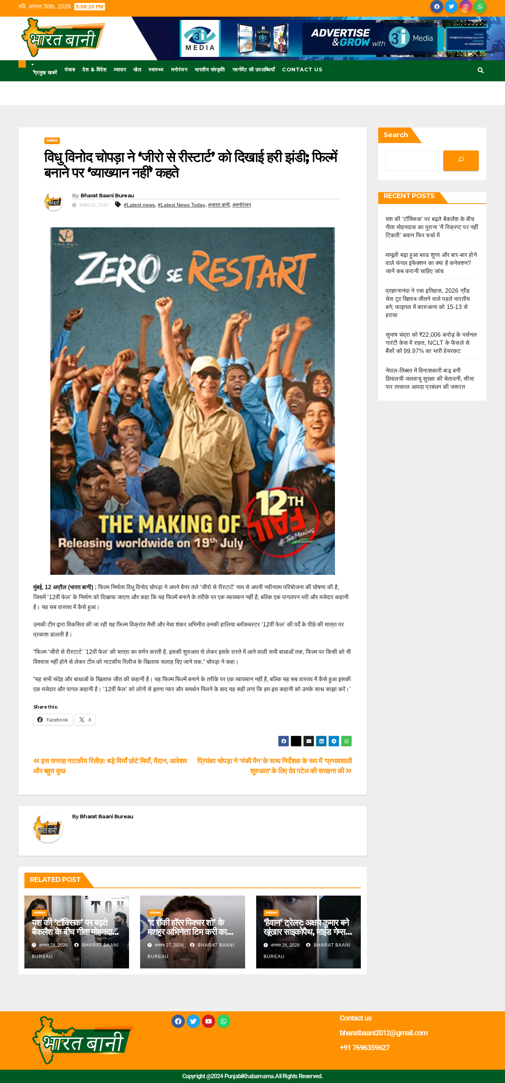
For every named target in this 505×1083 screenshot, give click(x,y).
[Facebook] (178, 1021)
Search (396, 135)
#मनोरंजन (242, 205)
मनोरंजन (179, 69)
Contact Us (302, 69)
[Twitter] (193, 1021)
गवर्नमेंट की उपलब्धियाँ (254, 69)
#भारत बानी (219, 205)
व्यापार (120, 69)
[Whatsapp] (223, 1021)
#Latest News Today (181, 205)
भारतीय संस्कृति (210, 69)
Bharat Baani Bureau (107, 195)
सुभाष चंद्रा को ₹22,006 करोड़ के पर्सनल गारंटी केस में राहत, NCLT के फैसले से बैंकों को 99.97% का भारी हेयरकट (431, 343)
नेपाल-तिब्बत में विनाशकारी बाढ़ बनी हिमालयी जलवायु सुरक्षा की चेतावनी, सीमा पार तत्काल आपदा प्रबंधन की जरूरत (430, 378)
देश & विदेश (94, 69)
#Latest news (139, 205)
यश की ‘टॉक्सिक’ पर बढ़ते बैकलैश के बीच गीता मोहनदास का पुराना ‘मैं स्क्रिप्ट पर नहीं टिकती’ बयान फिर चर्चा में (432, 227)
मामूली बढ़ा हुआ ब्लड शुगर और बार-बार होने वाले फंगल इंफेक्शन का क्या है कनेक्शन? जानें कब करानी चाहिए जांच (431, 263)
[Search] (461, 160)
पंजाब (70, 69)
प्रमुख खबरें (45, 72)
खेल (137, 69)
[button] (481, 70)
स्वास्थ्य (156, 69)
